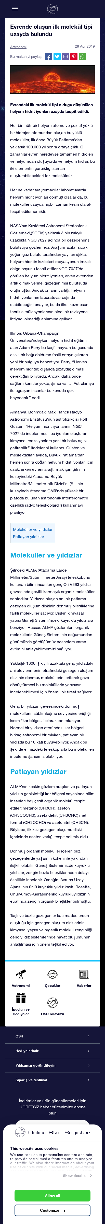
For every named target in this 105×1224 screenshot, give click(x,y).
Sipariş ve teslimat (31, 1080)
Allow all (52, 1196)
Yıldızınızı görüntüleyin (36, 1065)
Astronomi (18, 47)
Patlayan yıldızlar (28, 536)
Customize (49, 1210)
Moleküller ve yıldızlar (32, 529)
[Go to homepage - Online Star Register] (52, 9)
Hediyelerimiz (27, 1051)
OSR (19, 1036)
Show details (74, 1176)
